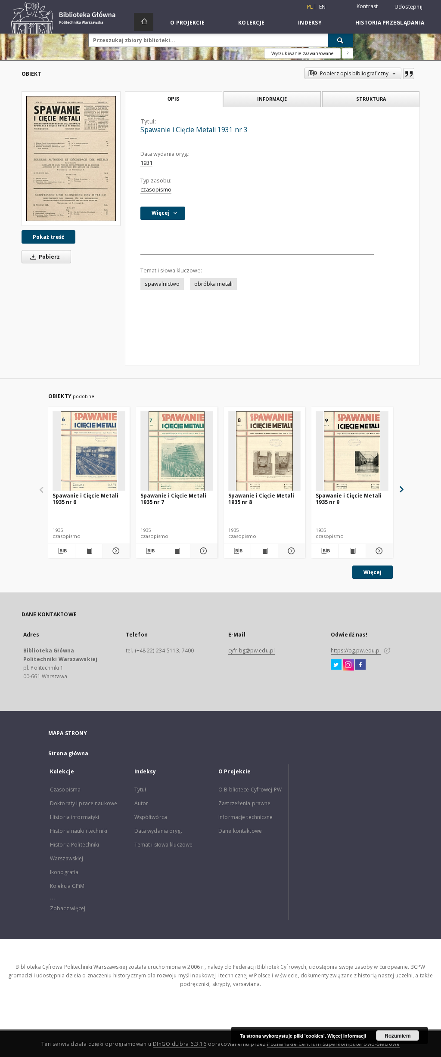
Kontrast (367, 6)
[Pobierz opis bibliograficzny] (61, 550)
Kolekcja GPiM (67, 886)
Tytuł (140, 789)
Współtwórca (150, 817)
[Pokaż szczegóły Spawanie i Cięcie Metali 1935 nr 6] (115, 550)
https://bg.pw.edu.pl (356, 650)
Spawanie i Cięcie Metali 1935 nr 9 (349, 498)
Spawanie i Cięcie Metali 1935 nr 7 (173, 498)
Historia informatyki (74, 817)
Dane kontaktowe (240, 830)
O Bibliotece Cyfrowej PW (250, 789)
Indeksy (310, 22)
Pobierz (48, 256)
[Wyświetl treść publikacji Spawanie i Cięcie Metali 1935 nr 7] (176, 550)
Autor (141, 803)
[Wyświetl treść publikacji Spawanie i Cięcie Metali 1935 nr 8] (264, 550)
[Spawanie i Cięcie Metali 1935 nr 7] (177, 451)
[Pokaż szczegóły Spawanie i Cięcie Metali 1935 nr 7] (202, 550)
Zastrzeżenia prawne (244, 803)
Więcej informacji (346, 1035)
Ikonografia (64, 872)
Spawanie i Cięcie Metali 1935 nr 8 (261, 498)
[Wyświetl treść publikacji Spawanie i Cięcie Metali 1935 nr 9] (352, 550)
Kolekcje (251, 22)
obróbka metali (213, 283)
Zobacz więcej (68, 908)
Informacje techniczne (245, 817)
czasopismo (155, 189)
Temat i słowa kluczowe (163, 844)
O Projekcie (187, 22)
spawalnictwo (162, 283)
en (322, 6)
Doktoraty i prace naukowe (83, 803)
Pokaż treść (48, 237)
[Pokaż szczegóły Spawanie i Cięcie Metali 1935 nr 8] (290, 550)
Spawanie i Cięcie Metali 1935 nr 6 (85, 498)
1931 (146, 163)
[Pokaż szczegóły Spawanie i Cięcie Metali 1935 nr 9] (378, 550)
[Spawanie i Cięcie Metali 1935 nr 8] (265, 451)
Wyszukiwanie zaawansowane (302, 53)
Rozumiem (398, 1035)
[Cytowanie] (408, 73)
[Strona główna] (143, 22)
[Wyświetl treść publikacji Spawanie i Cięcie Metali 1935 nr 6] (88, 550)
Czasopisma (65, 789)
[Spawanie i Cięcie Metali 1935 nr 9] (352, 451)
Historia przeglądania (389, 22)
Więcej (372, 572)
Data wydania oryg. (158, 830)
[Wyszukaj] (340, 40)
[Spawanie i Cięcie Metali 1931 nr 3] (71, 158)
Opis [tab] (173, 99)
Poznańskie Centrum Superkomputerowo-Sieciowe (333, 1044)
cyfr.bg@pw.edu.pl (251, 650)
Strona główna (68, 753)
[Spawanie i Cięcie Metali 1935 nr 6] (89, 451)
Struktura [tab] (371, 99)
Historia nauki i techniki (78, 830)
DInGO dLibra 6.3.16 (180, 1044)
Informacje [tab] (272, 99)
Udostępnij (408, 6)
